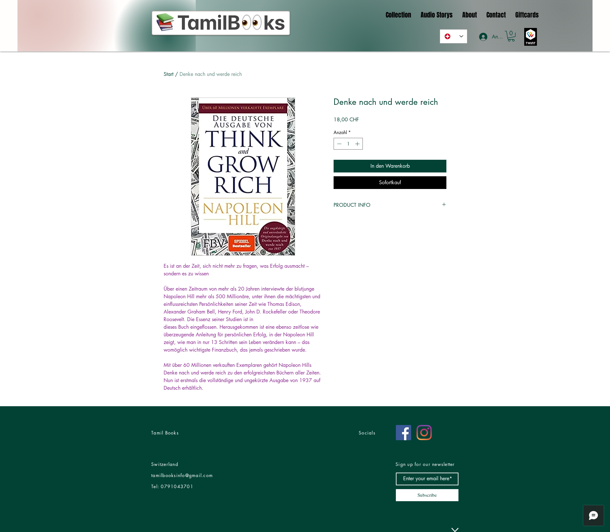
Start (168, 74)
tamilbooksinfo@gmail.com (182, 475)
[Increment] (358, 143)
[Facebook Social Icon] (403, 432)
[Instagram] (424, 432)
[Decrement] (338, 143)
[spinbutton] (348, 143)
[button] (511, 36)
